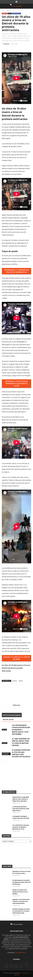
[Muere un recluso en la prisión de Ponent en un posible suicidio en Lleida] (6, 892)
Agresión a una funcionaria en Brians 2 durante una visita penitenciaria (20, 901)
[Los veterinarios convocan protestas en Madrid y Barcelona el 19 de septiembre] (6, 727)
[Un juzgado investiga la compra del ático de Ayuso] (6, 818)
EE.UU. (14, 10)
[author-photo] (16, 702)
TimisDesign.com (24, 973)
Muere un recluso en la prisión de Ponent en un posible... (20, 892)
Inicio (3, 10)
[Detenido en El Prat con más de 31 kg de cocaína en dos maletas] (6, 873)
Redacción (6, 44)
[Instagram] (11, 966)
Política (4, 743)
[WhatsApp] (12, 48)
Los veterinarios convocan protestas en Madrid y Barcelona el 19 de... (20, 827)
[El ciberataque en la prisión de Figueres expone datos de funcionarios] (6, 882)
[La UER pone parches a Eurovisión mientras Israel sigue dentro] (6, 809)
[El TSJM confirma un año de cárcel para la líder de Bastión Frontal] (6, 741)
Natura (4, 729)
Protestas (14, 680)
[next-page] (6, 761)
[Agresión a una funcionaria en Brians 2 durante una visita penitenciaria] (6, 901)
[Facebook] (4, 48)
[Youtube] (21, 966)
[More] (21, 48)
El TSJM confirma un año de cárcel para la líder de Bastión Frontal (21, 742)
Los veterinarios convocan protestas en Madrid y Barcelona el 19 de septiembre (21, 729)
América (9, 10)
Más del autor (8, 719)
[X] (8, 48)
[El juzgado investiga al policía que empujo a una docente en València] (6, 752)
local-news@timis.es (20, 952)
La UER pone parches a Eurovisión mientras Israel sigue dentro (20, 808)
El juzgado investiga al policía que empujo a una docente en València (21, 753)
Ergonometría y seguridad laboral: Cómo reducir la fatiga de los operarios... (20, 799)
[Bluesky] (26, 965)
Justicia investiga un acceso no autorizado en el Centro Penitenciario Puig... (21, 911)
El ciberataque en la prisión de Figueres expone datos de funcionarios (21, 882)
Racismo (21, 680)
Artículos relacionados (12, 715)
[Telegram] (16, 48)
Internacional (16, 13)
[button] (3, 6)
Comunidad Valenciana (5, 754)
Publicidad (16, 975)
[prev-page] (3, 761)
